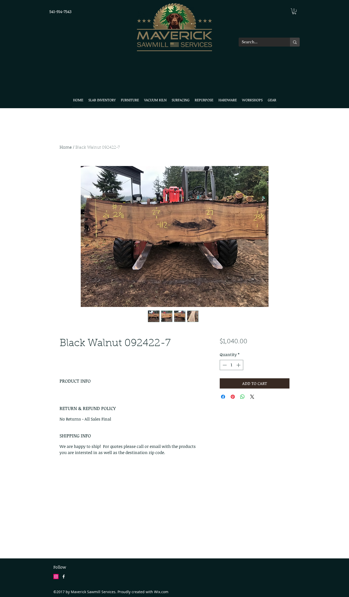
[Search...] (295, 42)
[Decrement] (224, 365)
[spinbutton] (231, 365)
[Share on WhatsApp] (242, 397)
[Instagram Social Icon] (56, 576)
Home (66, 148)
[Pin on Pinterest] (233, 397)
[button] (294, 11)
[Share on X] (252, 397)
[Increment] (238, 365)
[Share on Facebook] (223, 397)
